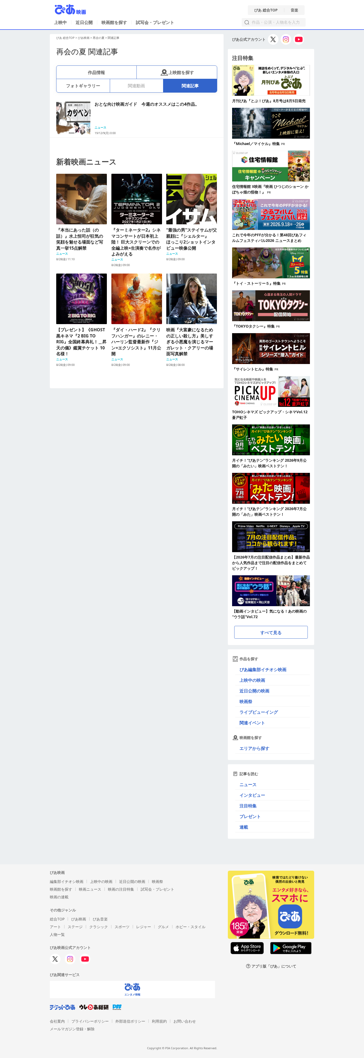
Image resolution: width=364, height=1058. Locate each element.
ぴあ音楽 (100, 918)
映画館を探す (114, 22)
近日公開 (84, 22)
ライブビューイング (259, 712)
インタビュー (252, 795)
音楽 (294, 10)
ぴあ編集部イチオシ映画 (263, 669)
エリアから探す (254, 748)
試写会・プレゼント (155, 22)
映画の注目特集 (121, 889)
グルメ (163, 926)
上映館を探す (181, 72)
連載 (244, 827)
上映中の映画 (252, 680)
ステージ (75, 926)
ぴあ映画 (84, 38)
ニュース (248, 784)
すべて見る (271, 632)
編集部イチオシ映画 (66, 881)
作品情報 (96, 72)
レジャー (143, 926)
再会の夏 (98, 38)
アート (55, 926)
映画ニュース (90, 889)
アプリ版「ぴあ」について (274, 966)
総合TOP (57, 918)
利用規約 (159, 1021)
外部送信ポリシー (130, 1021)
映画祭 (246, 701)
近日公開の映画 (254, 691)
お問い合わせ (184, 1021)
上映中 (60, 22)
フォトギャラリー (83, 86)
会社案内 (57, 1021)
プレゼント (250, 816)
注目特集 (248, 806)
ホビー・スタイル (190, 926)
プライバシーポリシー (90, 1021)
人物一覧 (57, 934)
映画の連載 (59, 896)
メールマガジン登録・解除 (72, 1028)
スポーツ (122, 926)
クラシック (98, 926)
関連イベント (252, 723)
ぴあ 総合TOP (266, 10)
